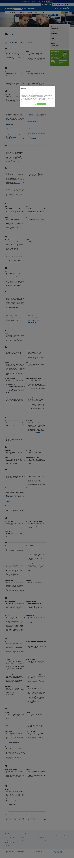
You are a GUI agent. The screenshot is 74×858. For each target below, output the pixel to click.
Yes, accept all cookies (41, 104)
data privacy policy (33, 98)
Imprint (22, 101)
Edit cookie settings (33, 104)
